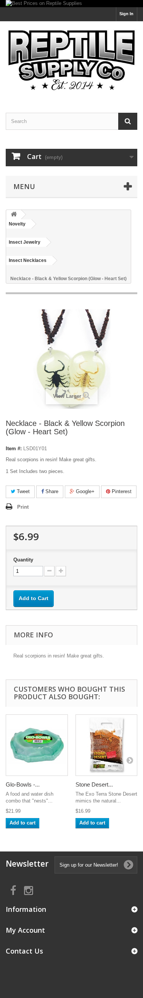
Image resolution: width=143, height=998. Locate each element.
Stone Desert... (94, 784)
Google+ (84, 491)
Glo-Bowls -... (23, 784)
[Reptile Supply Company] (71, 60)
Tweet (22, 491)
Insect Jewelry (24, 242)
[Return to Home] (13, 214)
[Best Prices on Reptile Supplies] (71, 3)
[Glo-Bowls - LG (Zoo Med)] (37, 745)
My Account (25, 930)
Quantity (23, 560)
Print (23, 507)
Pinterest (121, 491)
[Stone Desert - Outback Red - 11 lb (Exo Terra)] (107, 745)
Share (51, 491)
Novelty (17, 224)
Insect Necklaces (28, 260)
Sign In (126, 13)
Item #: (14, 448)
